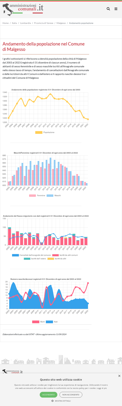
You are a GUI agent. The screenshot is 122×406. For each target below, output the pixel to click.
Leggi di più (102, 388)
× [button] (119, 376)
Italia (14, 23)
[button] (61, 400)
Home (6, 23)
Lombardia (25, 23)
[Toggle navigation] (108, 8)
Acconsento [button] (48, 394)
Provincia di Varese (43, 23)
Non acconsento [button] (70, 394)
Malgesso (61, 23)
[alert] (61, 389)
